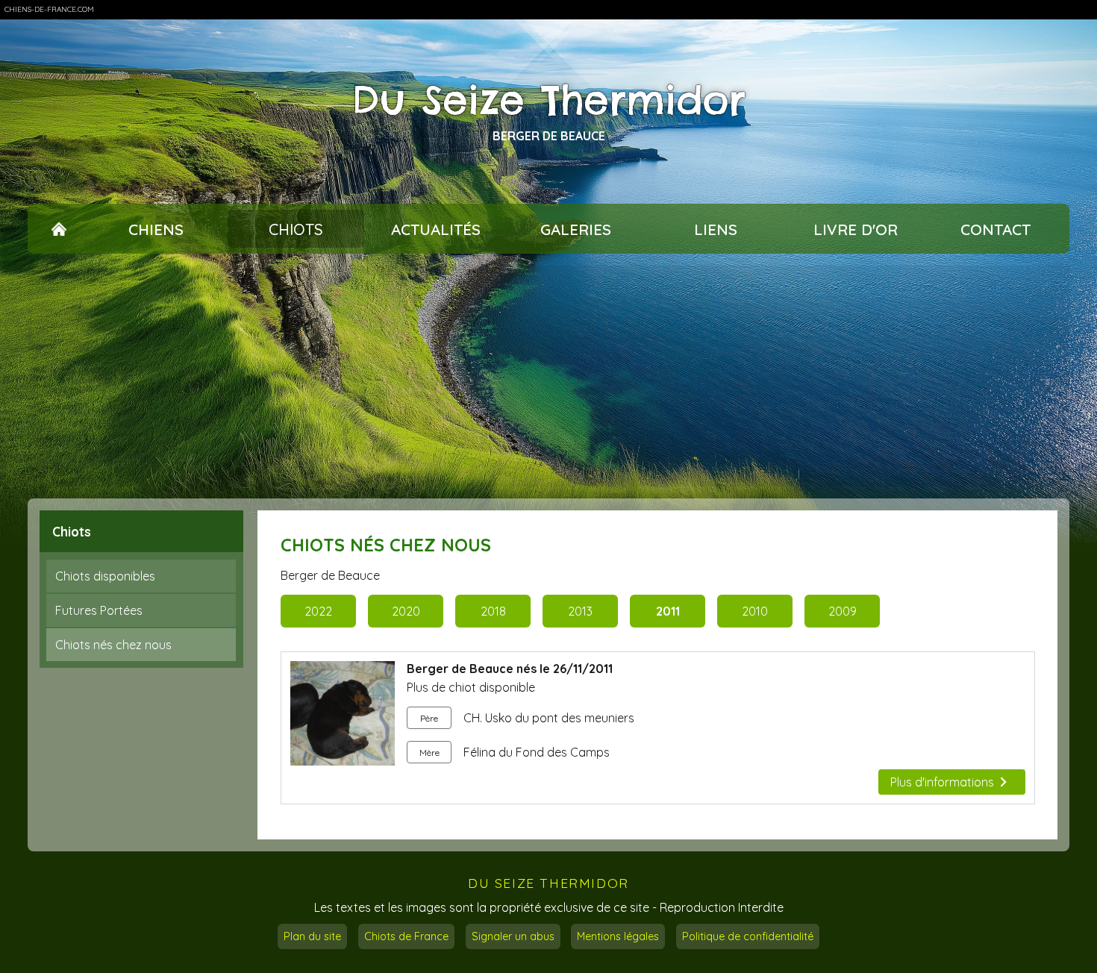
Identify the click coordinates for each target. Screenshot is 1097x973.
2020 (406, 611)
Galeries (575, 229)
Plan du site (312, 936)
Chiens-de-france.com (49, 9)
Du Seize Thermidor (549, 100)
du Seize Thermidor (548, 883)
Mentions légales (618, 936)
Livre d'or (855, 229)
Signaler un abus (513, 936)
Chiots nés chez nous (113, 644)
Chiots (296, 229)
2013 (580, 611)
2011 (668, 611)
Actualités (436, 229)
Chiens (156, 229)
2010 (755, 611)
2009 (842, 611)
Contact (995, 229)
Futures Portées (99, 610)
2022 (318, 611)
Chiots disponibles (105, 576)
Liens (715, 229)
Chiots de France (406, 936)
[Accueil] (59, 229)
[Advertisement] (548, 376)
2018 (493, 611)
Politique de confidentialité (747, 936)
